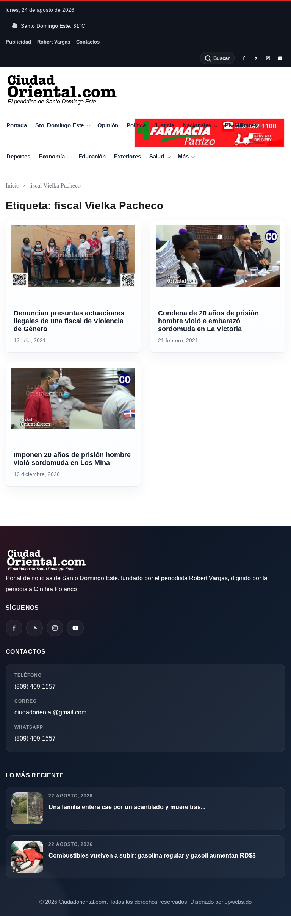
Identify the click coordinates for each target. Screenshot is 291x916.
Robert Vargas (53, 42)
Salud (156, 156)
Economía (52, 156)
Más (183, 156)
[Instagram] (268, 58)
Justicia (164, 125)
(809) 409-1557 (35, 686)
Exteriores (127, 156)
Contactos (88, 42)
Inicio (12, 185)
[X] (255, 58)
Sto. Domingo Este (59, 125)
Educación (92, 156)
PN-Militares (241, 125)
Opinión (107, 125)
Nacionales (197, 125)
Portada (16, 125)
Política (136, 125)
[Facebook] (243, 58)
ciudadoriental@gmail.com (50, 712)
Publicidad (18, 42)
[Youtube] (280, 58)
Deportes (18, 156)
